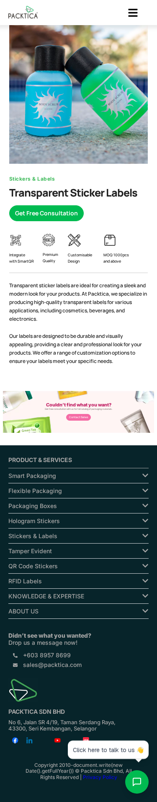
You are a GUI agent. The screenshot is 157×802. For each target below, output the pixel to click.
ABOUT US (23, 611)
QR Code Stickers (33, 566)
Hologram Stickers (34, 520)
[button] (133, 13)
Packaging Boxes (32, 505)
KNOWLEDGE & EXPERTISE (46, 596)
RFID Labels (25, 581)
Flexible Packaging (35, 490)
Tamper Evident (30, 550)
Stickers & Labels (32, 535)
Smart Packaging (32, 475)
